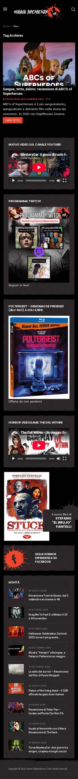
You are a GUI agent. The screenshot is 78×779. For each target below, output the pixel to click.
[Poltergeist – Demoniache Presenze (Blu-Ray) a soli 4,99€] (39, 357)
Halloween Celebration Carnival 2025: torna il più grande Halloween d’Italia (48, 635)
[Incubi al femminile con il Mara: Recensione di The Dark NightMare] (17, 726)
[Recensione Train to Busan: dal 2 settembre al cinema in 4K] (17, 593)
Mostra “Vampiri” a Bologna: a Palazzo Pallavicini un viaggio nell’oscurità (47, 654)
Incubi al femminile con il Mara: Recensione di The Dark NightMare (48, 730)
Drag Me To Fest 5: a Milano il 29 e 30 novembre (48, 616)
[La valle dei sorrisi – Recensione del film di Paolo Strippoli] (17, 669)
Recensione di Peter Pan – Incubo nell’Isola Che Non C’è (46, 711)
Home (6, 26)
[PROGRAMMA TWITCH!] (39, 244)
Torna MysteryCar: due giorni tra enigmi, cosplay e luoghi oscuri (48, 749)
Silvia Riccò (13, 99)
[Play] (13, 180)
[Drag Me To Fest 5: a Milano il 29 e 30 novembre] (17, 612)
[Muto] (58, 180)
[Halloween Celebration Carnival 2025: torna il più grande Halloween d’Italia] (17, 631)
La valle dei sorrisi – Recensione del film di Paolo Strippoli (48, 673)
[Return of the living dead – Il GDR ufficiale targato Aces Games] (17, 688)
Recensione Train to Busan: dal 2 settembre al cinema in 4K (48, 597)
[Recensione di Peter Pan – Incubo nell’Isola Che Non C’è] (17, 707)
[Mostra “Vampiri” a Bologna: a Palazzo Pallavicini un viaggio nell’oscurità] (17, 650)
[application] (39, 167)
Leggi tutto (13, 120)
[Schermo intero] (64, 180)
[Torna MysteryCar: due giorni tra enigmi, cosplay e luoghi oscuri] (17, 745)
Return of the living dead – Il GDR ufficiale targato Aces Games (48, 692)
